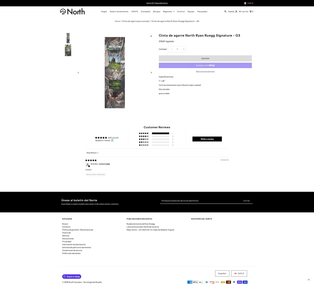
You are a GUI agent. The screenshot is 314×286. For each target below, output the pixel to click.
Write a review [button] (207, 139)
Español (222, 273)
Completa (145, 11)
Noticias (65, 235)
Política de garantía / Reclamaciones (77, 230)
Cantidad (163, 49)
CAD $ (250, 3)
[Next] (151, 72)
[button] (144, 133)
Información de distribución (74, 244)
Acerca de (66, 233)
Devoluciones (68, 238)
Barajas (156, 11)
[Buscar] (225, 11)
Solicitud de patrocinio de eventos (76, 247)
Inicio (117, 21)
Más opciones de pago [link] (205, 71)
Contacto (66, 227)
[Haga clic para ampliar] (151, 36)
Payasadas (202, 11)
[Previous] (78, 72)
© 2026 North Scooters (72, 282)
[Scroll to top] (309, 279)
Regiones (167, 11)
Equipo (191, 11)
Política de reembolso (71, 253)
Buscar (65, 224)
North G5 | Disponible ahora (157, 3)
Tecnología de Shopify (92, 282)
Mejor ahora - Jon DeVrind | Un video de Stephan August (150, 230)
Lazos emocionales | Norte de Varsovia (143, 227)
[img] (91, 160)
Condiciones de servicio (72, 250)
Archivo (181, 11)
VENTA (134, 11)
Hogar (104, 11)
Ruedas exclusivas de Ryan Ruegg (141, 224)
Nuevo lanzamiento (119, 11)
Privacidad (66, 241)
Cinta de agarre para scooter (136, 21)
